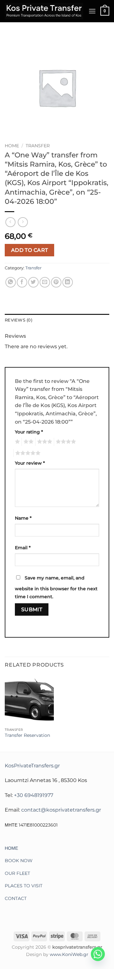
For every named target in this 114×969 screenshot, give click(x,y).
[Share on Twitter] (33, 282)
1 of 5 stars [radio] (16, 442)
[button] (92, 11)
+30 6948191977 (33, 795)
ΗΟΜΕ (11, 848)
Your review (30, 463)
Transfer (38, 145)
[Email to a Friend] (45, 282)
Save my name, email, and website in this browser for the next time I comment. (56, 587)
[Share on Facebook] (22, 282)
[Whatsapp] (98, 954)
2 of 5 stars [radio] (28, 442)
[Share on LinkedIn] (67, 282)
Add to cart (29, 250)
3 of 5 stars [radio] (43, 442)
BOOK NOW (19, 860)
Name (23, 518)
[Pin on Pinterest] (56, 282)
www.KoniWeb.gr (69, 954)
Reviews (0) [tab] (18, 320)
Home (12, 145)
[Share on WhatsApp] (10, 282)
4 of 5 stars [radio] (65, 442)
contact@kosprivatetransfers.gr (61, 810)
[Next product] (10, 222)
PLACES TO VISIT (23, 885)
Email (23, 547)
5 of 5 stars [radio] (27, 453)
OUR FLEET (17, 873)
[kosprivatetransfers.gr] (44, 11)
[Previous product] (23, 222)
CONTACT (16, 898)
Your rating (29, 432)
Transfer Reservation (27, 735)
